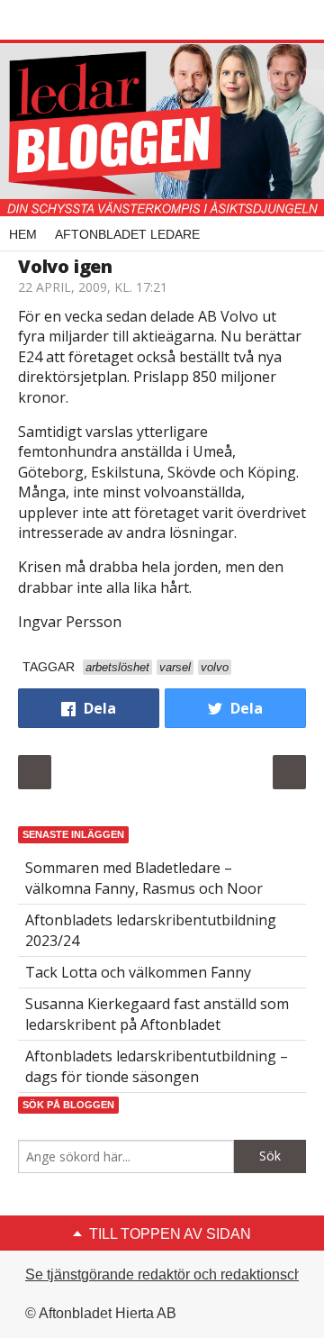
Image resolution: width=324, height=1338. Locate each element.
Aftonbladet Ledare (127, 234)
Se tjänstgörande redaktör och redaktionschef (169, 1274)
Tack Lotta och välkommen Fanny (138, 972)
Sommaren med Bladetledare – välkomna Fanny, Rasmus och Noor (144, 877)
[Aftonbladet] (85, 21)
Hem (23, 234)
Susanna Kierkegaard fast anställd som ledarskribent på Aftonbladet (157, 1013)
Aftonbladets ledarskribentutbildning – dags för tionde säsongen (156, 1066)
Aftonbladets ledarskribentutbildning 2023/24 (150, 930)
